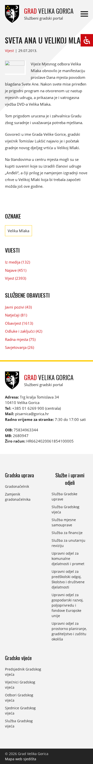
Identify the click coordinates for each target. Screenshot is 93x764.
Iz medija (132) (17, 262)
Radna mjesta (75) (20, 339)
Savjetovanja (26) (19, 347)
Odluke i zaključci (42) (23, 331)
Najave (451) (15, 270)
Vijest (9, 50)
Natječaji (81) (16, 315)
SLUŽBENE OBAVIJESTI (27, 295)
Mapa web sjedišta (20, 759)
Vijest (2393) (15, 278)
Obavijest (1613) (19, 323)
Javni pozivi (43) (18, 307)
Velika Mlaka (18, 230)
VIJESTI (12, 250)
